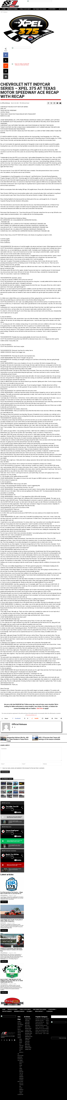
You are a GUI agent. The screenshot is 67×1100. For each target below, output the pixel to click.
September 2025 (28, 1036)
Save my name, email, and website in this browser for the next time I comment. (23, 768)
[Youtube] (57, 103)
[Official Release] (6, 727)
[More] (61, 718)
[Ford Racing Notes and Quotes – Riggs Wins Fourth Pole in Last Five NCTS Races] (12, 884)
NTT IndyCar (4, 12)
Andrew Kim (3, 923)
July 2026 (27, 1020)
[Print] (5, 76)
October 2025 (28, 1034)
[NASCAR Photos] (60, 103)
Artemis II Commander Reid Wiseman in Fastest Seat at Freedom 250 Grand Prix (11, 950)
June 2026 (27, 1022)
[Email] (5, 71)
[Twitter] (51, 103)
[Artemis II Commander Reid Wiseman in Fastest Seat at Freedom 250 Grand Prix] (12, 940)
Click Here (39, 708)
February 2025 (28, 1047)
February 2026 (28, 1028)
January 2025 (28, 1049)
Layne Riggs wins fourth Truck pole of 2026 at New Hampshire (11, 920)
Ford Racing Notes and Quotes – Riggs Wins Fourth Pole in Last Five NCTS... (11, 893)
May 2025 (27, 1043)
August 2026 (28, 1018)
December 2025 (28, 1031)
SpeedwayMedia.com (32, 715)
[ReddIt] (5, 65)
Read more (4, 901)
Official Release (6, 103)
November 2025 (28, 1033)
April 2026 (27, 1025)
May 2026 (27, 1023)
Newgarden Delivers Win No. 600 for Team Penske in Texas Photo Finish (17, 739)
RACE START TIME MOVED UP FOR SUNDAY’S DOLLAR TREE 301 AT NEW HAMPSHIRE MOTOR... (11, 981)
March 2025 (27, 1046)
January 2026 (28, 1030)
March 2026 (27, 1026)
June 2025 (27, 1041)
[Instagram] (54, 103)
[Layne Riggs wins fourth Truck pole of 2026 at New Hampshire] (12, 912)
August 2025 (28, 1038)
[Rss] (12, 1040)
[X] (5, 60)
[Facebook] (5, 54)
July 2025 (27, 1039)
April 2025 (27, 1044)
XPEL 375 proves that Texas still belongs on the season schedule (49, 738)
